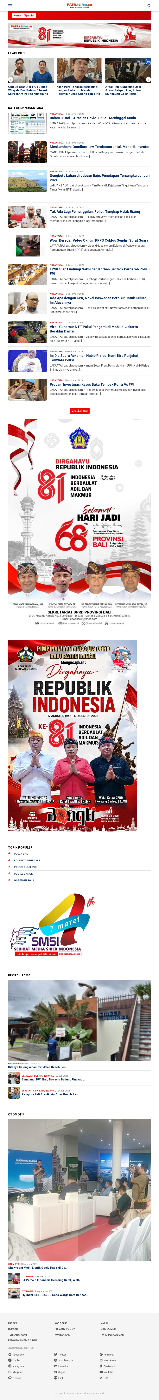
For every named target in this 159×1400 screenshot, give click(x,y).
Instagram (18, 1366)
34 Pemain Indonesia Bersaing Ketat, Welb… (52, 1280)
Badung (12, 1063)
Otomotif (13, 1264)
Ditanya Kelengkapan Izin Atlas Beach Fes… (38, 1067)
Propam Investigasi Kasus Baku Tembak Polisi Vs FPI (92, 384)
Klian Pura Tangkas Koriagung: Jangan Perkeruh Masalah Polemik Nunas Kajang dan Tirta (30, 90)
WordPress (110, 1360)
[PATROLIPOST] (79, 5)
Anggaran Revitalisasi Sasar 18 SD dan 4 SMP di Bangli (126, 88)
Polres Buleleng (25, 867)
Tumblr (16, 1360)
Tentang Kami (17, 1334)
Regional (23, 1063)
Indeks (12, 1323)
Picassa (17, 1378)
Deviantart (109, 1366)
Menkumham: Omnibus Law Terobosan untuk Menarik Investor (100, 147)
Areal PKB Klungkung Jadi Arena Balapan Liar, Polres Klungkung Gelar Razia (75, 90)
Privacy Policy (64, 1328)
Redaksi (13, 1328)
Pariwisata (38, 1091)
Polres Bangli (23, 873)
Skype (61, 1372)
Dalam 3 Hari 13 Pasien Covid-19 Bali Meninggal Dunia (93, 118)
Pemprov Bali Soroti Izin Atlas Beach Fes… (51, 1094)
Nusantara (56, 114)
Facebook (18, 1354)
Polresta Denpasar (27, 860)
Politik (38, 1076)
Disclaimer (108, 1328)
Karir (104, 1323)
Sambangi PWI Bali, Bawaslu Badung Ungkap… (53, 1079)
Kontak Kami (62, 1334)
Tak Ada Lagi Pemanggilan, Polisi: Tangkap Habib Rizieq (95, 211)
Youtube (108, 1372)
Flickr (61, 1378)
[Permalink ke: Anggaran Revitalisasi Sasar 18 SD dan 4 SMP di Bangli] (128, 70)
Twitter (62, 1354)
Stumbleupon (65, 1360)
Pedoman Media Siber (22, 1340)
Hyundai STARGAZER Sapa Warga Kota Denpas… (55, 1295)
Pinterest (109, 1354)
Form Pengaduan (112, 1334)
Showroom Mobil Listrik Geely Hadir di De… (37, 1267)
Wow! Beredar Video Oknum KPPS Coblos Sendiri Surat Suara (99, 240)
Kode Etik (60, 1323)
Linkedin (63, 1366)
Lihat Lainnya (80, 410)
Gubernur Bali (24, 880)
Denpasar (27, 1076)
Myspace (18, 1372)
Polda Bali (21, 853)
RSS (106, 1378)
